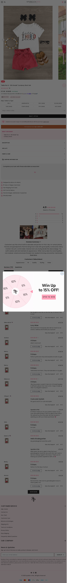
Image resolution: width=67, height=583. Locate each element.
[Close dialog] (61, 273)
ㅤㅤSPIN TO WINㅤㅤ (48, 297)
